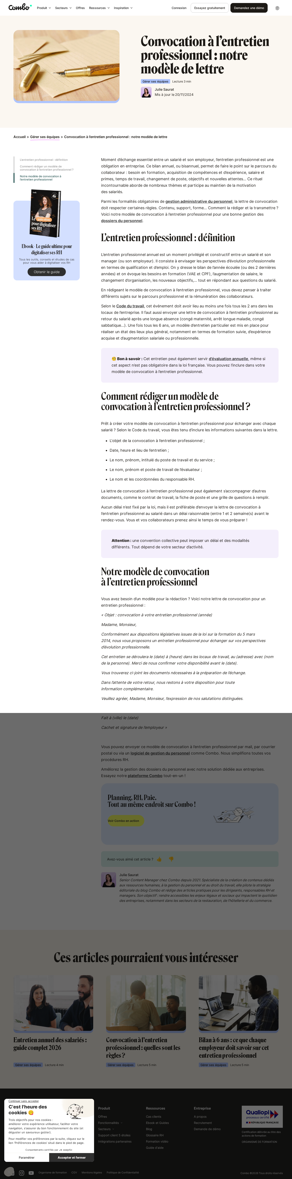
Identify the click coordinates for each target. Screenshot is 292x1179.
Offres (80, 8)
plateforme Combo (145, 775)
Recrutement (203, 1123)
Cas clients (153, 1116)
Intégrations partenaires (114, 1141)
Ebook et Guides (157, 1123)
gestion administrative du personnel (198, 201)
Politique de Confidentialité (123, 1172)
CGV (74, 1172)
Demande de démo (207, 1129)
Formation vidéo (157, 1141)
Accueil (19, 137)
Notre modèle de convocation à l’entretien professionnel (40, 177)
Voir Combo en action (123, 821)
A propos (200, 1116)
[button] (44, 8)
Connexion (179, 8)
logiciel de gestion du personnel (160, 753)
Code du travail (130, 306)
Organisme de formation (52, 1172)
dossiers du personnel (121, 220)
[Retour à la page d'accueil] (20, 6)
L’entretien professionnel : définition (44, 159)
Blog (149, 1129)
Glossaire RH (155, 1135)
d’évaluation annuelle (228, 358)
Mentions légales (92, 1172)
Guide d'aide (155, 1147)
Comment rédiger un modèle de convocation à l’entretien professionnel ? (47, 168)
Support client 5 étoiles (114, 1135)
